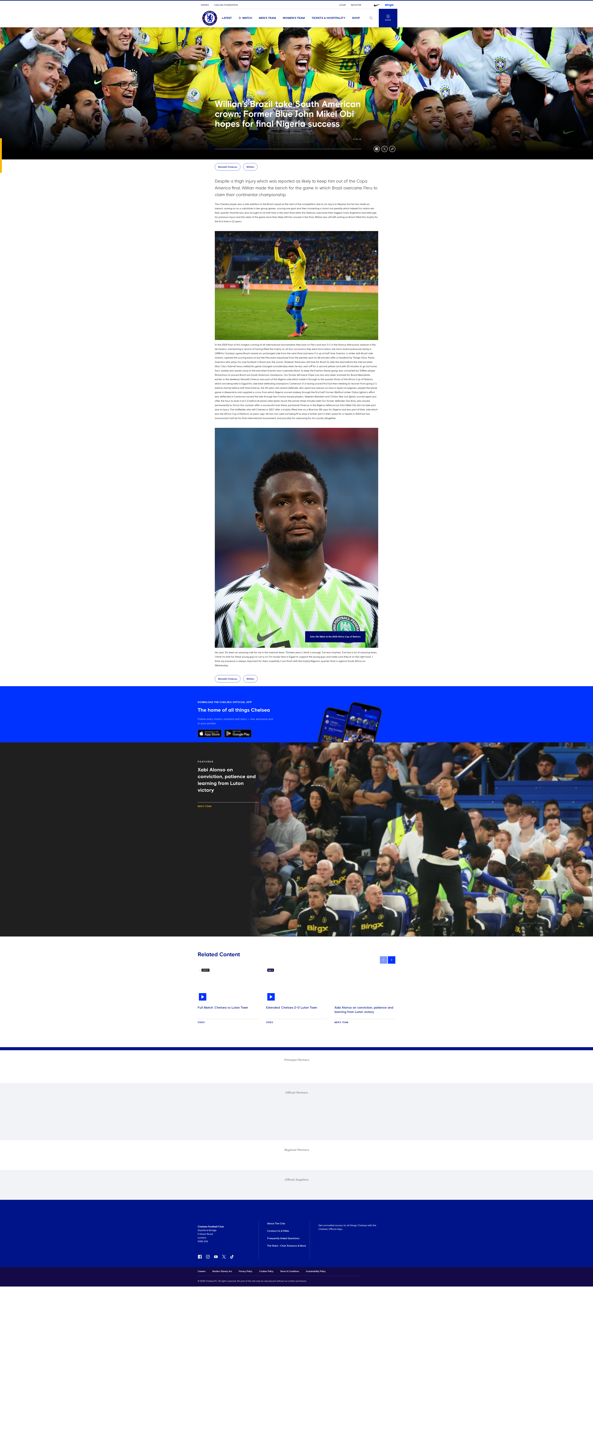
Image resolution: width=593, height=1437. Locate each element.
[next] (391, 960)
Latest (227, 18)
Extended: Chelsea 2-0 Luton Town (291, 1007)
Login (342, 5)
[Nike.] (377, 5)
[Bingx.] (389, 5)
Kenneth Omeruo (227, 167)
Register (356, 5)
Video (201, 1023)
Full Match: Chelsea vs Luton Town (223, 1007)
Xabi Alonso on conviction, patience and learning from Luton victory (363, 1010)
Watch (247, 18)
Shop (356, 18)
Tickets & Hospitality (328, 18)
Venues (205, 5)
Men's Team (267, 18)
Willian (250, 167)
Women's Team (294, 18)
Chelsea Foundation (226, 5)
